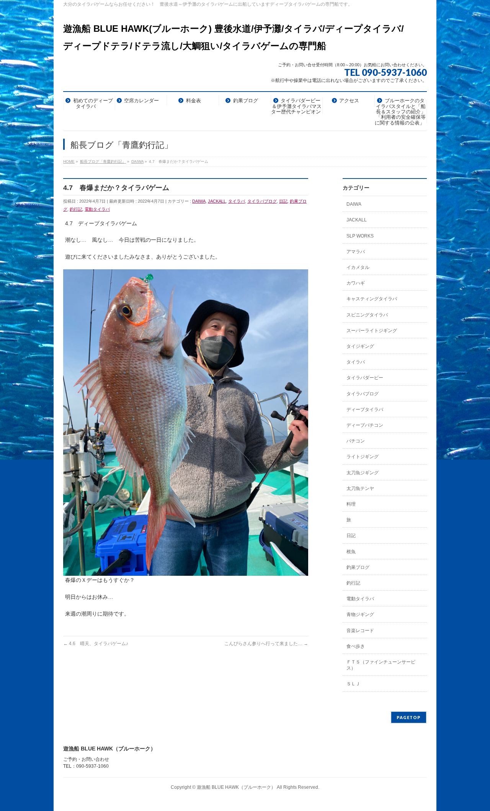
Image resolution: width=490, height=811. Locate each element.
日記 (283, 201)
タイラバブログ (262, 201)
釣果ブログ (357, 567)
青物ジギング (360, 614)
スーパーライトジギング (371, 330)
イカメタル (357, 267)
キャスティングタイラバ (371, 298)
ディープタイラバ (364, 409)
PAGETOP (409, 717)
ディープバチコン (364, 425)
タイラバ (236, 201)
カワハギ (355, 283)
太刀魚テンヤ (360, 488)
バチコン (355, 441)
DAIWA (199, 201)
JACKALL (217, 201)
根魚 (351, 551)
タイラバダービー (364, 377)
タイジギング (360, 346)
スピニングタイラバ (367, 315)
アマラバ (355, 251)
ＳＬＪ (353, 683)
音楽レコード (360, 630)
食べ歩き (355, 646)
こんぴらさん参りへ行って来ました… (266, 643)
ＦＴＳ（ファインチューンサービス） (380, 665)
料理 (351, 504)
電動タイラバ (97, 209)
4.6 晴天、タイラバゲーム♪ (95, 643)
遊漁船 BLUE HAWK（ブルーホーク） (236, 787)
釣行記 (76, 209)
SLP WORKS (360, 236)
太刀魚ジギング (362, 472)
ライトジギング (362, 456)
